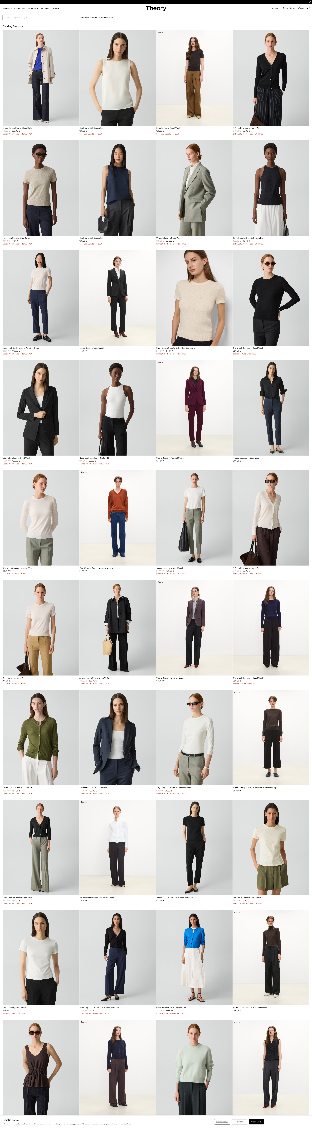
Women (17, 8)
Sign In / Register (289, 8)
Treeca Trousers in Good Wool (246, 458)
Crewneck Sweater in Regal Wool (248, 348)
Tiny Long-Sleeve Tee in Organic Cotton (173, 788)
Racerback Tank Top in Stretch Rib (248, 238)
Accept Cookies (256, 1122)
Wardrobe (55, 8)
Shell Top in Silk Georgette (91, 128)
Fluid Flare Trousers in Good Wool (17, 898)
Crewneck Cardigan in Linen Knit (17, 788)
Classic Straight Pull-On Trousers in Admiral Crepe (255, 788)
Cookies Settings (222, 1122)
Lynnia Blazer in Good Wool (91, 348)
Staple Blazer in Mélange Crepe (170, 678)
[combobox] (40, 17)
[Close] (310, 2)
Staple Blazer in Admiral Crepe (170, 458)
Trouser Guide (33, 8)
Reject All (239, 1122)
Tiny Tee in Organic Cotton (14, 1008)
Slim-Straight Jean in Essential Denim (96, 568)
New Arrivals (7, 8)
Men (23, 8)
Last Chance (44, 8)
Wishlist (301, 8)
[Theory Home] (156, 8)
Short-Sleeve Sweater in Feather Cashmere (175, 348)
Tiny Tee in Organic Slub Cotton (16, 238)
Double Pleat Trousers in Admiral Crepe (96, 898)
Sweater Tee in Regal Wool (168, 128)
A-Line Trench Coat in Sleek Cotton (18, 128)
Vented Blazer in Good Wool (168, 238)
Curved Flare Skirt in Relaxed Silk (171, 1008)
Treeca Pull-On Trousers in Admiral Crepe (21, 348)
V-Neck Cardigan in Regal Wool (247, 128)
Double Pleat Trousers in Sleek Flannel (250, 1008)
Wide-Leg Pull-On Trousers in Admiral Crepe (99, 1008)
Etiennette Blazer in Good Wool (16, 458)
